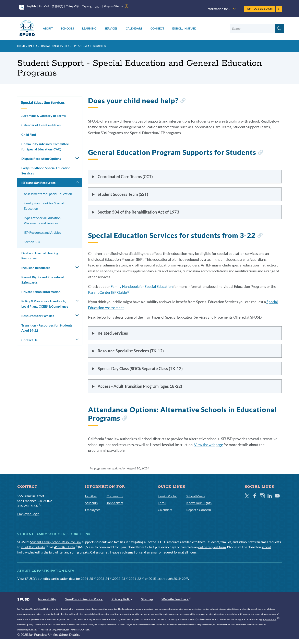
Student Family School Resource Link (55, 542)
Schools (67, 28)
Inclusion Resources (35, 268)
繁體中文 (57, 6)
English (31, 6)
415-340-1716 (64, 547)
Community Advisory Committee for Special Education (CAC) (45, 146)
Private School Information (40, 292)
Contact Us (29, 340)
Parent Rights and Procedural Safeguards (42, 279)
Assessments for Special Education (48, 194)
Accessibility (47, 599)
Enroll (162, 503)
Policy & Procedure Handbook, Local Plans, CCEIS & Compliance (44, 303)
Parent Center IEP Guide (107, 292)
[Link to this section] (183, 101)
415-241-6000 (27, 505)
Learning (89, 28)
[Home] (27, 29)
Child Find (28, 134)
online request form (212, 547)
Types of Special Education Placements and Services (42, 220)
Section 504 (32, 242)
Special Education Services (48, 45)
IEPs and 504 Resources (38, 182)
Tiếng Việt (72, 6)
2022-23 (119, 578)
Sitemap (147, 599)
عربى (98, 6)
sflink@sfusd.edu (33, 547)
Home (21, 45)
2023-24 (103, 578)
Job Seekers (115, 503)
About (48, 28)
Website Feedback (175, 599)
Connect (157, 28)
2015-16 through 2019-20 (167, 578)
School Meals (195, 496)
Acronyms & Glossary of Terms (43, 115)
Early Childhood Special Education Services (45, 170)
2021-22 (135, 578)
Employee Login (260, 8)
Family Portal (167, 496)
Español (44, 6)
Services (111, 28)
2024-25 (87, 578)
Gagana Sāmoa (113, 6)
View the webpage (208, 444)
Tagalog (87, 6)
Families (91, 496)
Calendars (134, 28)
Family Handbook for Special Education (142, 286)
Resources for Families (37, 316)
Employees (92, 510)
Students (91, 503)
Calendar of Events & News (41, 125)
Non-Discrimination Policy (84, 599)
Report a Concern (198, 510)
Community (115, 496)
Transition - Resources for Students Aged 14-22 (46, 327)
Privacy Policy (121, 599)
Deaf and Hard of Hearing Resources (39, 255)
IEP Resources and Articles (42, 232)
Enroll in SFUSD (184, 28)
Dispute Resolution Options (41, 158)
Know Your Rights (199, 503)
